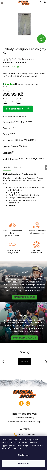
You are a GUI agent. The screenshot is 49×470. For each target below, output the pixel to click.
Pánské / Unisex (18, 146)
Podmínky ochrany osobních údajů (24, 421)
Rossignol (16, 66)
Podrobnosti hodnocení (14, 62)
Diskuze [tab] (17, 167)
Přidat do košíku (15, 109)
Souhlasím (23, 463)
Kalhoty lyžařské (23, 121)
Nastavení (23, 455)
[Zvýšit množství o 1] (18, 101)
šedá (12, 133)
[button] (3, 362)
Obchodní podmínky (24, 418)
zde (19, 448)
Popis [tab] (7, 167)
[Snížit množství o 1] (5, 101)
